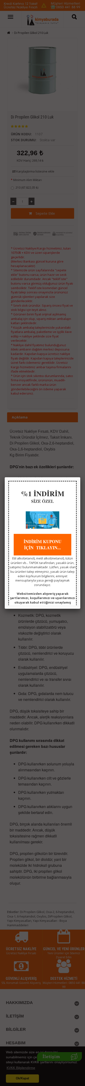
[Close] (80, 477)
